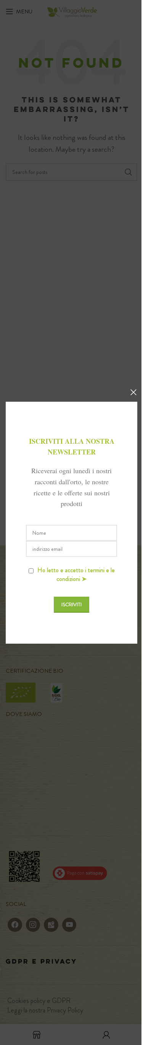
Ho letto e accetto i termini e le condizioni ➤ (76, 574)
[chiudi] (133, 392)
